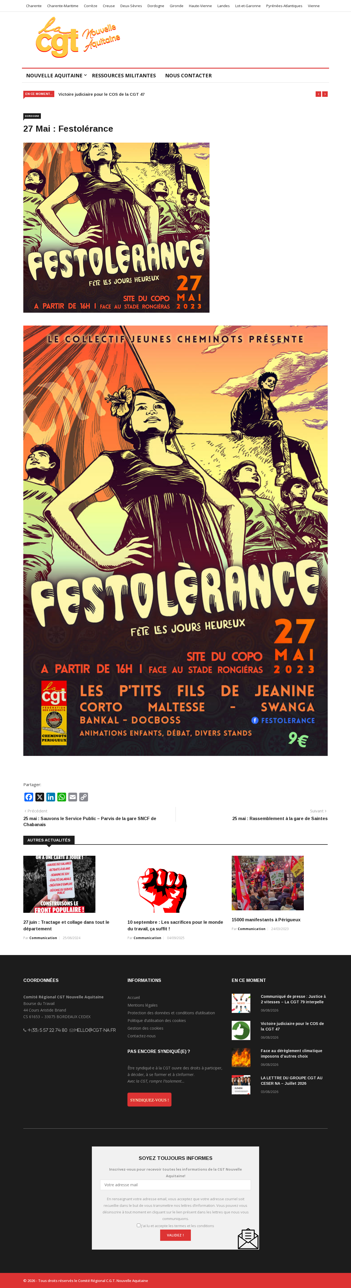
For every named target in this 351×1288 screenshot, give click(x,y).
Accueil (134, 997)
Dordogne (156, 5)
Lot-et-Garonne (248, 5)
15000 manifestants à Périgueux (266, 919)
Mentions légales (143, 1005)
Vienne (314, 5)
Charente (34, 5)
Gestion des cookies (145, 1028)
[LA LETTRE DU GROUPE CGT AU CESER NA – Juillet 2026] (244, 1085)
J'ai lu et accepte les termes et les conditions (177, 1225)
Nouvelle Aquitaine (54, 75)
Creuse (109, 5)
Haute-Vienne (200, 5)
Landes (223, 5)
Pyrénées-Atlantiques (284, 5)
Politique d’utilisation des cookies (157, 1020)
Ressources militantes (124, 75)
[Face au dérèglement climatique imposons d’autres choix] (244, 1058)
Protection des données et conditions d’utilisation (171, 1012)
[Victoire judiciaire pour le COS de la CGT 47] (244, 1031)
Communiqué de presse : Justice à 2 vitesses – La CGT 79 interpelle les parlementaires (293, 1002)
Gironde (176, 5)
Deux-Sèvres (131, 5)
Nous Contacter (188, 75)
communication (43, 938)
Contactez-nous (142, 1035)
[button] (318, 94)
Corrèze (90, 5)
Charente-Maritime (62, 5)
